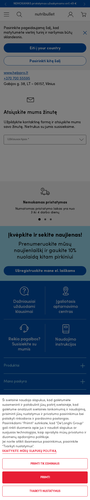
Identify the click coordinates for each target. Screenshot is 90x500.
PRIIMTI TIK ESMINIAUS (45, 463)
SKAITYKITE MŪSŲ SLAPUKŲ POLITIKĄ (29, 451)
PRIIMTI (45, 477)
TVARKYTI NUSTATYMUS (45, 491)
